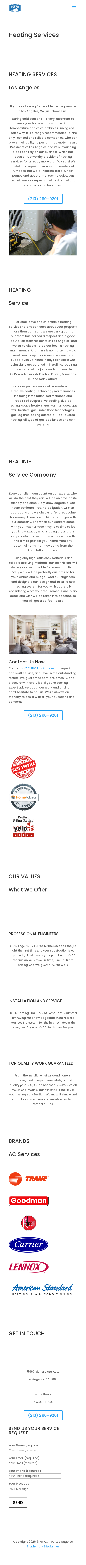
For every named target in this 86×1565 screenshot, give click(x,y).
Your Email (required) (24, 1458)
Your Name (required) (25, 1445)
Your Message (19, 1484)
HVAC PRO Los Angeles (38, 668)
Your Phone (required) (25, 1471)
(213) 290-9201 (43, 199)
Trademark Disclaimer (43, 1546)
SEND (18, 1502)
